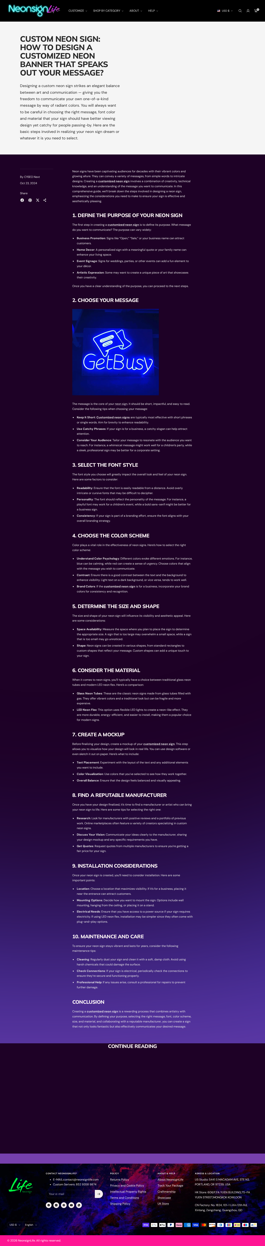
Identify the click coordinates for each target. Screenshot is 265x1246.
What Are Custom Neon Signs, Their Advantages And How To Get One (98, 1125)
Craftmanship (167, 1191)
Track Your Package (170, 1185)
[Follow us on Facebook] (49, 1205)
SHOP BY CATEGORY (107, 11)
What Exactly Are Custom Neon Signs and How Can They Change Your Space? (161, 1143)
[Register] (99, 1194)
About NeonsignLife (170, 1179)
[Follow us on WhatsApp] (79, 1205)
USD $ (225, 11)
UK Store (163, 1204)
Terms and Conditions (124, 1198)
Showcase (164, 1198)
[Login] (248, 11)
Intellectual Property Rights (128, 1191)
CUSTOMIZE (77, 11)
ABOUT (134, 11)
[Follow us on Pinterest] (64, 1205)
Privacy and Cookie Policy (127, 1185)
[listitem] (22, 200)
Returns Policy (119, 1179)
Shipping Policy (120, 1204)
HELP (152, 11)
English (29, 1224)
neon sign (121, 404)
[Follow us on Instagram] (56, 1205)
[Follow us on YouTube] (71, 1205)
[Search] (240, 11)
